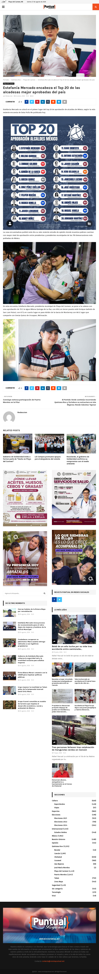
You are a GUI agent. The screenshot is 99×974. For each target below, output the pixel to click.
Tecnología (56, 892)
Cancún (57, 853)
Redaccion (9, 96)
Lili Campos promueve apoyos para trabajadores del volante (48, 458)
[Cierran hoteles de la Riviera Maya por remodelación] (9, 612)
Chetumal (58, 857)
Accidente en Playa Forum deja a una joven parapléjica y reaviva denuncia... (85, 708)
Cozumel (57, 860)
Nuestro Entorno (58, 839)
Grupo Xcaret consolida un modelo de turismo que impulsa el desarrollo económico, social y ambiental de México (32, 704)
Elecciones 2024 (60, 825)
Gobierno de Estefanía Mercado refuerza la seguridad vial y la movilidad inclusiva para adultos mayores (31, 659)
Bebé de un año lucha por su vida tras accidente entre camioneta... (72, 647)
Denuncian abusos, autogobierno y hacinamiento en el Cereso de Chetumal (62, 783)
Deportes (55, 811)
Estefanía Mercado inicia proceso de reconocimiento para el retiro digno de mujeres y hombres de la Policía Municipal (32, 626)
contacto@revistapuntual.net (53, 961)
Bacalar (57, 850)
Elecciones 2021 (60, 818)
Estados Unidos (60, 832)
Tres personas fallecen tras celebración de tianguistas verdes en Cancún (73, 748)
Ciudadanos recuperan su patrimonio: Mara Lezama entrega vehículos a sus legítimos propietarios (31, 642)
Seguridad (56, 885)
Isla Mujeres (59, 864)
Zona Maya (58, 882)
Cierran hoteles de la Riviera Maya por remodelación (31, 610)
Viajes (56, 808)
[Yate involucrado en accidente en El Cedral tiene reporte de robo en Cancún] (85, 669)
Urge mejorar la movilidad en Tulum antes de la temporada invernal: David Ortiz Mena (32, 689)
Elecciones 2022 (60, 822)
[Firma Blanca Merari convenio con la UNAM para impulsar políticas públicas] (9, 676)
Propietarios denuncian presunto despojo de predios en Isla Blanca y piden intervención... (61, 709)
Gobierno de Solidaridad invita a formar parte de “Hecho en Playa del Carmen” (17, 459)
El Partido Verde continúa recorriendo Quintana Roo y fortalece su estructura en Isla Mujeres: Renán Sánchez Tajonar (75, 402)
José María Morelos (62, 868)
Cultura (55, 801)
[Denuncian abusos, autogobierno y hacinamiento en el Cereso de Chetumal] (62, 770)
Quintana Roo (57, 846)
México (54, 836)
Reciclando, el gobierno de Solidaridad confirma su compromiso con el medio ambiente (78, 460)
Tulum (56, 878)
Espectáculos (59, 804)
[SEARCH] (44, 593)
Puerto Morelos (60, 875)
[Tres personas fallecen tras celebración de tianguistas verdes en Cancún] (74, 730)
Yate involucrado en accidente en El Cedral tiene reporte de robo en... (85, 681)
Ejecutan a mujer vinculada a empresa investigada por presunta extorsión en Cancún (62, 682)
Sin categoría (57, 889)
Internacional (57, 829)
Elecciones (56, 815)
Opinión (55, 843)
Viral (54, 896)
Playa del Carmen (9, 83)
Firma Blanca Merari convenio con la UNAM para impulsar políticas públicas (32, 675)
